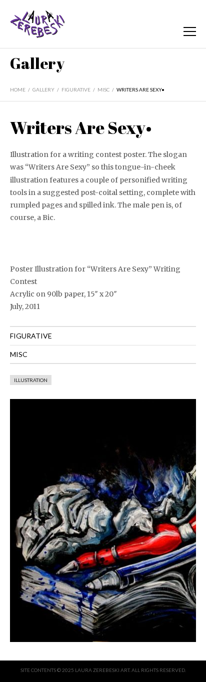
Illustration (31, 380)
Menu (190, 31)
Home (18, 89)
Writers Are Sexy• (140, 89)
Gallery (43, 89)
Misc (104, 89)
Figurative (76, 89)
